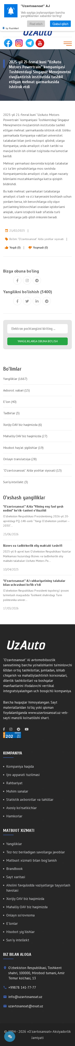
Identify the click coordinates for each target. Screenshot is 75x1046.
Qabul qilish (60, 24)
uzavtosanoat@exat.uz (25, 1006)
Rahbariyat (14, 783)
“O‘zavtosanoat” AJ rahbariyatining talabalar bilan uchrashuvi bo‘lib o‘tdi (34, 583)
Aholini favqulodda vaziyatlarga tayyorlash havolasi (38, 888)
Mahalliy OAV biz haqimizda (25, 436)
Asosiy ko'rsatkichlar (21, 808)
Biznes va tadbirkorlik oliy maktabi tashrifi (32, 546)
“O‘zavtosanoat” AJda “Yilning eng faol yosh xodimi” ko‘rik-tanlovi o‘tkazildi (33, 508)
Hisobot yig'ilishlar (20, 932)
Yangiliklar (15, 379)
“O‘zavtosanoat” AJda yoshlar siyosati (41, 239)
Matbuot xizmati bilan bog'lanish (31, 860)
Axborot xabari (16, 390)
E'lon (9, 402)
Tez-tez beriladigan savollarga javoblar (35, 852)
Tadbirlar (11, 413)
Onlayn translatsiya (20, 459)
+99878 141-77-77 (22, 987)
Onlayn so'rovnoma (20, 915)
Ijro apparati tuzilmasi (23, 774)
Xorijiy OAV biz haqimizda (22, 425)
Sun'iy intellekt (15, 482)
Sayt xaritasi (15, 877)
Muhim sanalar (17, 791)
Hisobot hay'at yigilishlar (23, 448)
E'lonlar (12, 923)
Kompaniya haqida (20, 766)
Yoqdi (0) (13, 247)
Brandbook (14, 868)
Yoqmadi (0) (38, 247)
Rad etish (36, 24)
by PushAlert (12, 28)
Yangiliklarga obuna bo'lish (38, 341)
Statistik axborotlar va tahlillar (29, 799)
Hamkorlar (14, 816)
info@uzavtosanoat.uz (25, 996)
